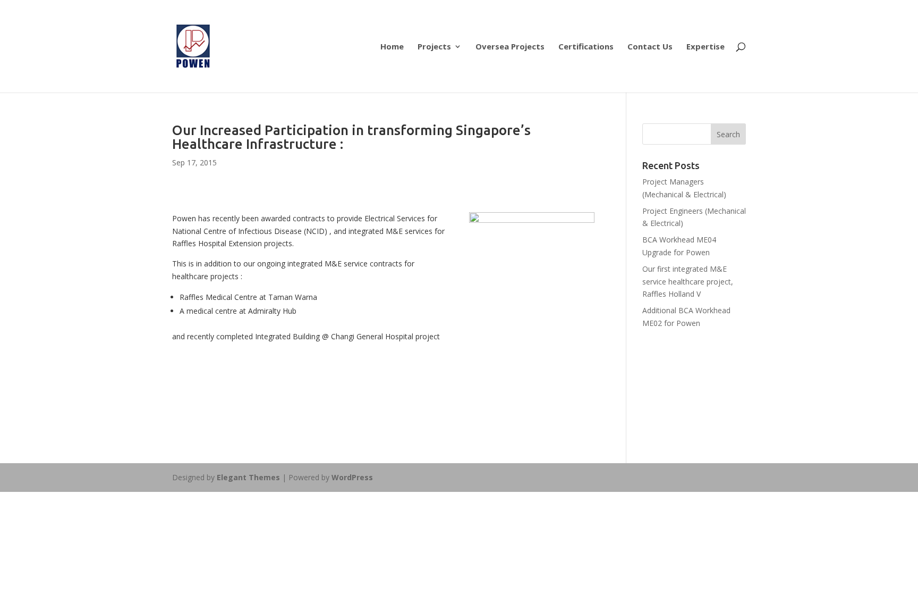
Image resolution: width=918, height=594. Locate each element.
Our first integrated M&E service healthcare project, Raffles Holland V (687, 281)
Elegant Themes (248, 477)
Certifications (586, 47)
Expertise (705, 47)
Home (392, 47)
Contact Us (650, 47)
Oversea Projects (510, 47)
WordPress (352, 477)
